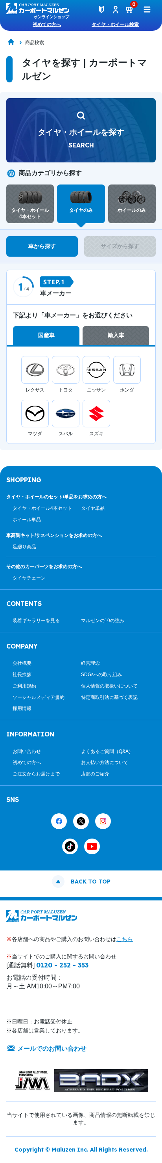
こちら (124, 939)
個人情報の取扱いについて (109, 686)
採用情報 (22, 708)
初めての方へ (47, 24)
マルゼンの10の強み (102, 620)
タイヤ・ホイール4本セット (42, 508)
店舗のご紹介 (95, 774)
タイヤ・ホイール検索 (115, 24)
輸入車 (116, 335)
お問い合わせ (27, 751)
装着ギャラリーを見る (36, 620)
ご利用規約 (24, 686)
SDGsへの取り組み (101, 674)
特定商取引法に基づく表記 (109, 697)
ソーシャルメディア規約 (38, 697)
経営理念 (90, 663)
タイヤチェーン (29, 578)
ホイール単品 (27, 519)
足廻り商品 (24, 547)
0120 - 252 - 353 (62, 965)
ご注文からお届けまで (36, 774)
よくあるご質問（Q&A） (107, 751)
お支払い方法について (104, 762)
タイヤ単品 (93, 508)
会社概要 (22, 663)
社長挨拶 (22, 674)
